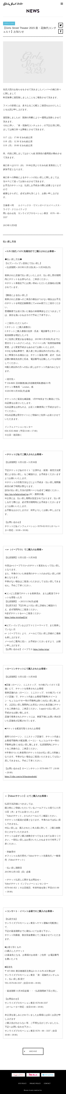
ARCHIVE (33, 1051)
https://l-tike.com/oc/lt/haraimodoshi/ (21, 776)
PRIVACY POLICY (35, 1083)
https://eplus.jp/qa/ (41, 649)
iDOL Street (33, 1075)
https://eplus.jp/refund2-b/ (16, 617)
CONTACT (47, 1083)
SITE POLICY (22, 1083)
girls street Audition (18, 1075)
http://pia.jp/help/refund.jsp (17, 494)
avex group (47, 1075)
